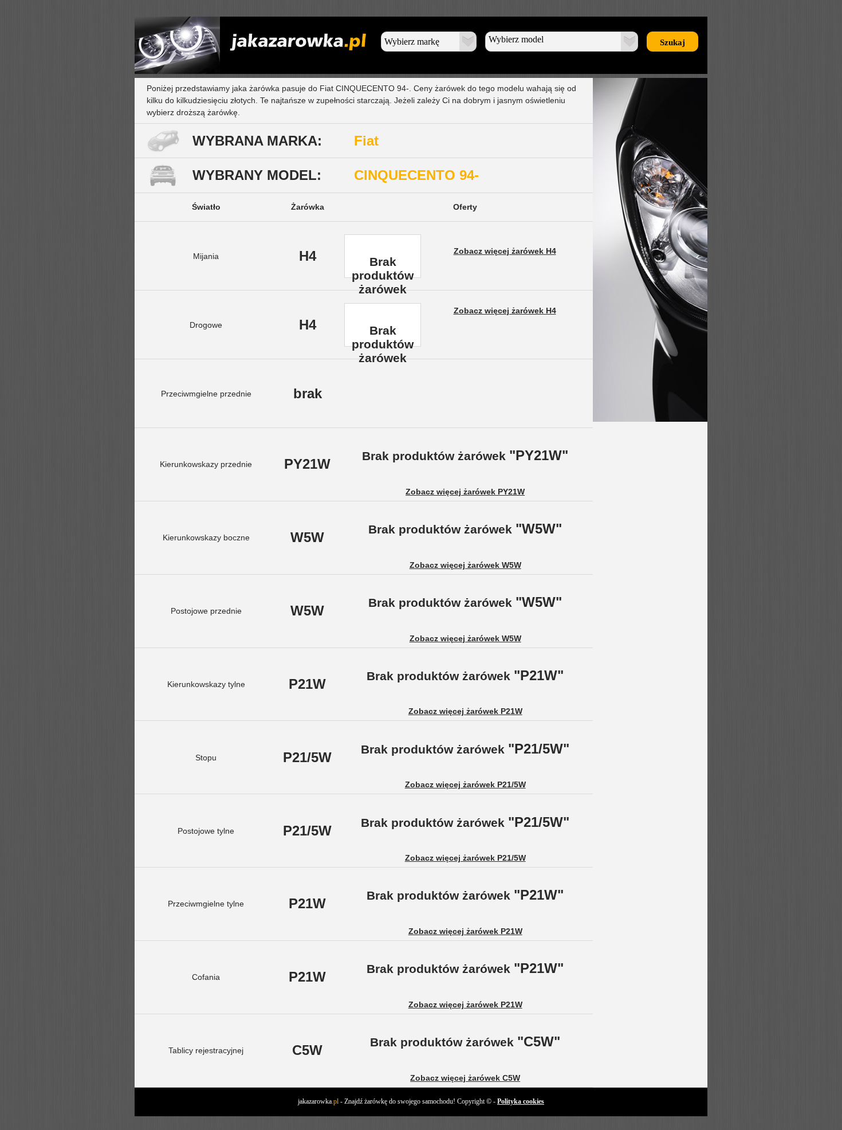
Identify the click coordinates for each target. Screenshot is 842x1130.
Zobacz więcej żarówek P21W (465, 711)
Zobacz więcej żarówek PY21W (465, 491)
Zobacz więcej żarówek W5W (465, 565)
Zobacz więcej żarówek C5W (465, 1077)
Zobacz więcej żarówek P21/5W (465, 784)
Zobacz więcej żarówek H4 (505, 251)
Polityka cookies (520, 1101)
